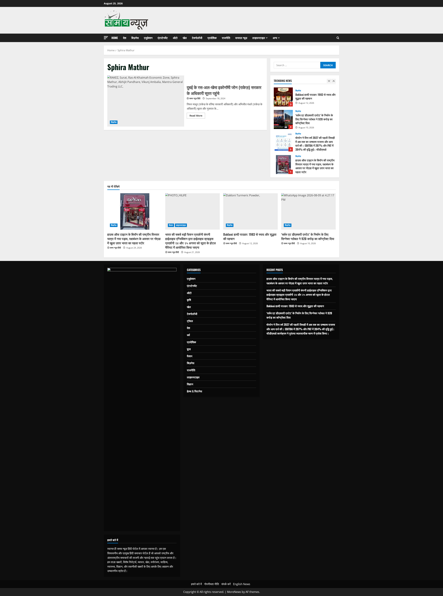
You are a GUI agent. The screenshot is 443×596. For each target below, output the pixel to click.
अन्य (275, 38)
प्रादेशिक (212, 38)
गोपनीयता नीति (211, 584)
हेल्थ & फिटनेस (194, 391)
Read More (197, 116)
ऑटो (175, 38)
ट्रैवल (190, 321)
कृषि (189, 300)
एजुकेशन (148, 38)
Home (114, 38)
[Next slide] (333, 81)
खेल (185, 38)
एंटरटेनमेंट (163, 38)
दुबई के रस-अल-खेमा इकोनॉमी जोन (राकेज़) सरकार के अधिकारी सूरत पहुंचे (145, 101)
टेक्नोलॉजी (197, 38)
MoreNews (234, 592)
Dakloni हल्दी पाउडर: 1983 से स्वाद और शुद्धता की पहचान (283, 96)
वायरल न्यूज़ (241, 38)
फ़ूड (189, 349)
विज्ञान (190, 384)
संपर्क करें (226, 584)
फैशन (171, 225)
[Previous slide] (329, 81)
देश (124, 38)
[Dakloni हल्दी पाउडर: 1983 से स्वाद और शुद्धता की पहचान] (250, 211)
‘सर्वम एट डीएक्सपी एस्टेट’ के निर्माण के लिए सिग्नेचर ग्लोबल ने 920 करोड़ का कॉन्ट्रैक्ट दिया (283, 119)
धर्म (188, 335)
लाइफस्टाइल (258, 38)
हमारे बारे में (196, 584)
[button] (106, 37)
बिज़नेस (135, 38)
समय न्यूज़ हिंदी (194, 98)
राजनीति (226, 38)
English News (241, 584)
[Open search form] (338, 38)
